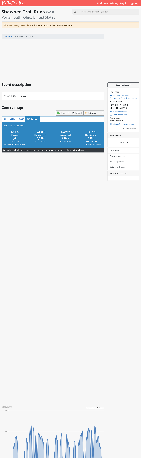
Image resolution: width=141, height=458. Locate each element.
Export (64, 113)
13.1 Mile (9, 119)
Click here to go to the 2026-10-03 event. (52, 25)
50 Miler (32, 119)
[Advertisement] (70, 61)
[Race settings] (101, 113)
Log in (123, 3)
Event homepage (120, 111)
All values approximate (94, 144)
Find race (102, 3)
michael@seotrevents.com (123, 124)
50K (21, 119)
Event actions (122, 85)
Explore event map (117, 156)
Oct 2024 (122, 142)
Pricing (114, 3)
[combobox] (105, 12)
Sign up (133, 3)
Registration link (120, 115)
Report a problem (117, 161)
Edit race (92, 113)
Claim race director (117, 167)
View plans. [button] (78, 150)
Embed (78, 113)
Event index (114, 151)
